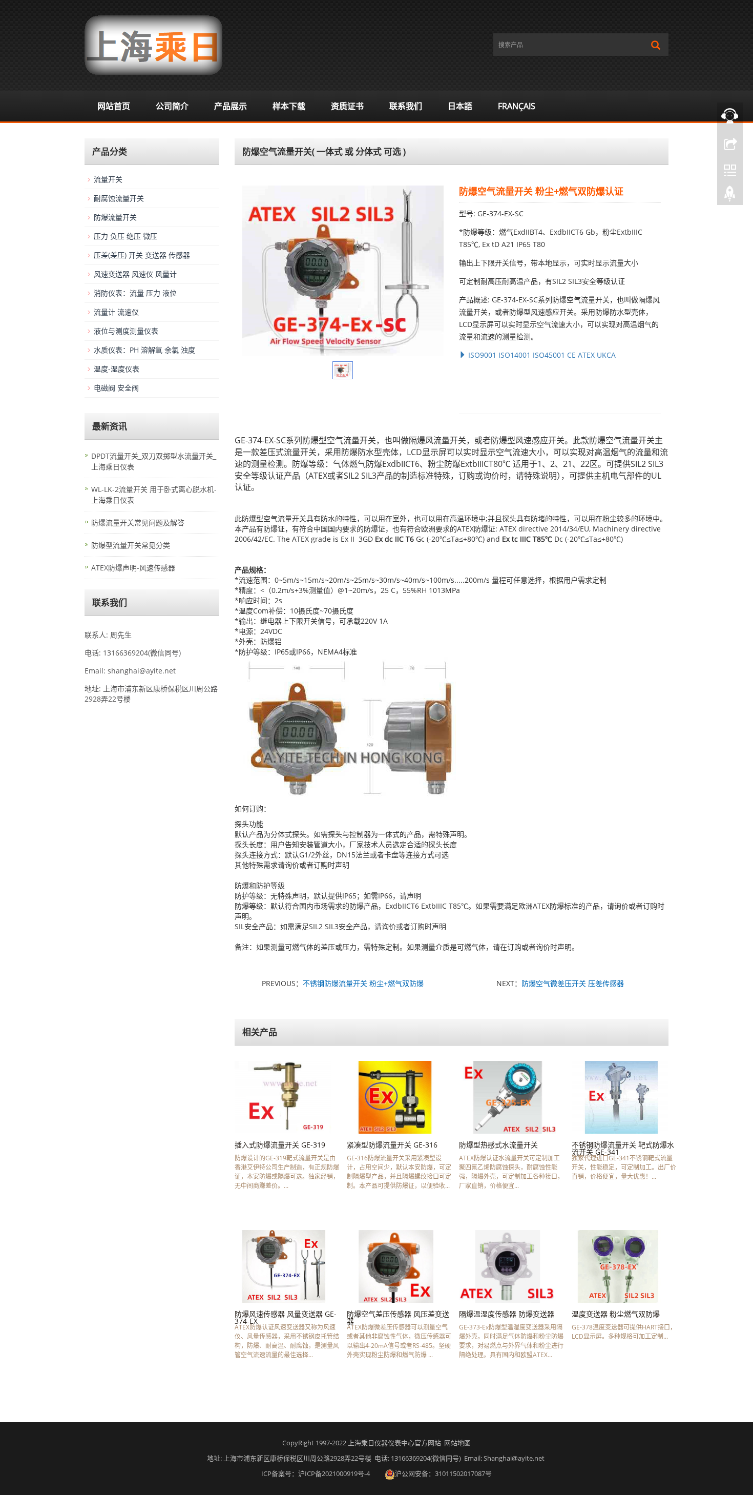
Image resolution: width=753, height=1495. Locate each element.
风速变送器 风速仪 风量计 (135, 274)
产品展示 (230, 106)
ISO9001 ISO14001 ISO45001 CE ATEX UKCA (541, 355)
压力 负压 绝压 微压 (125, 236)
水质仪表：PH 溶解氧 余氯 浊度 (144, 350)
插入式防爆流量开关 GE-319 (280, 1145)
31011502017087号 (463, 1473)
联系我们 (405, 106)
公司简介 (172, 106)
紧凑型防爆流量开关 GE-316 (392, 1145)
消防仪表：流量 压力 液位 (135, 293)
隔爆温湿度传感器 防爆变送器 (506, 1314)
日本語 (460, 106)
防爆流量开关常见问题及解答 (137, 522)
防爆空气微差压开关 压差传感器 (572, 983)
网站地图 (457, 1442)
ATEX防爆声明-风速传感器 (133, 567)
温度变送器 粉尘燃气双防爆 (616, 1314)
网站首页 (113, 106)
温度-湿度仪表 (116, 369)
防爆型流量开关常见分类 (130, 545)
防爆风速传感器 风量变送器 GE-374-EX (286, 1317)
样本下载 (289, 106)
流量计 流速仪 (116, 312)
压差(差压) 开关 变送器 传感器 (142, 255)
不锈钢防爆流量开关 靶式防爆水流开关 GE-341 (623, 1148)
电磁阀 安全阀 (116, 388)
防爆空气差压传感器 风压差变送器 (398, 1317)
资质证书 (347, 106)
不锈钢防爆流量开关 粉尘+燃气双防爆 (363, 983)
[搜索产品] (655, 45)
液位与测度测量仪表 (126, 331)
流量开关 (108, 179)
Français (516, 106)
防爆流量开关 (115, 217)
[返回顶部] (730, 196)
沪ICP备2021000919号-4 (334, 1473)
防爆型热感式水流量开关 (498, 1145)
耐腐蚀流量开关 (119, 198)
